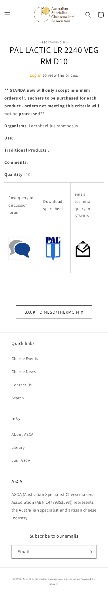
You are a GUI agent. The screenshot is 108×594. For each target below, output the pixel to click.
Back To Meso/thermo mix (54, 312)
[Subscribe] (90, 552)
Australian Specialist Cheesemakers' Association (51, 578)
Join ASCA (21, 460)
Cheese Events (25, 358)
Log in (36, 75)
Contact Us (22, 384)
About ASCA (23, 434)
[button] (7, 14)
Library (18, 447)
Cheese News (24, 371)
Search (18, 397)
